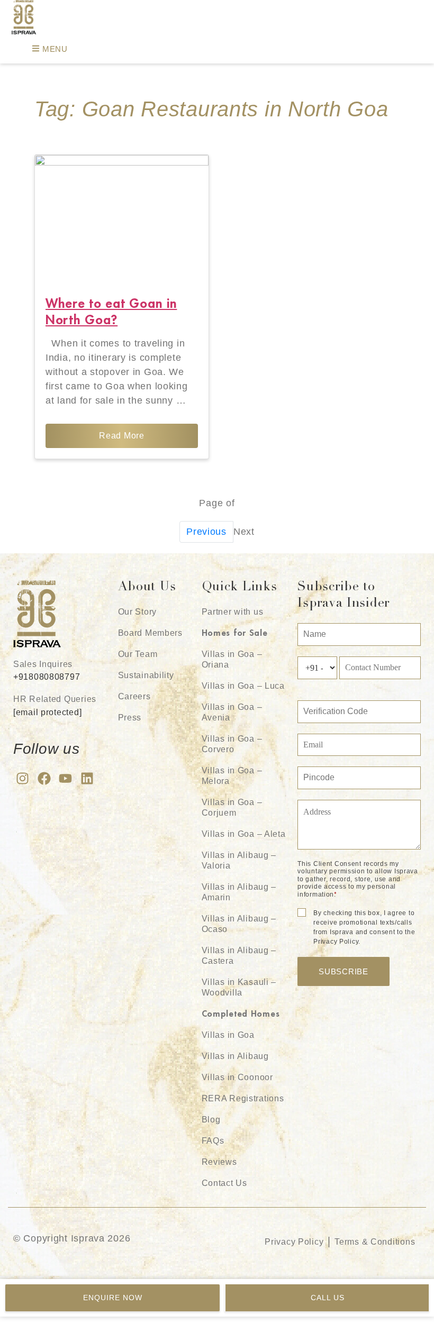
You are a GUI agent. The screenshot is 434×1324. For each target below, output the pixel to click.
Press (130, 717)
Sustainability (146, 675)
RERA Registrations (243, 1098)
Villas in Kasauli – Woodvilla (239, 987)
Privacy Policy (294, 1241)
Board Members (150, 632)
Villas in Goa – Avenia (232, 712)
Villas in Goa (228, 1034)
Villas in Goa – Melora (232, 776)
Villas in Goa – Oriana (232, 659)
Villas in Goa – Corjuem (232, 807)
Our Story (137, 611)
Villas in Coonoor (237, 1077)
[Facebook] (44, 778)
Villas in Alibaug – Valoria (239, 860)
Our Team (138, 654)
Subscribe (343, 971)
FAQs (213, 1140)
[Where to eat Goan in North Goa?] (122, 220)
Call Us (328, 1297)
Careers (134, 696)
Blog (211, 1119)
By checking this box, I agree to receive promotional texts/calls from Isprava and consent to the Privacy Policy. (364, 927)
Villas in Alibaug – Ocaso (239, 924)
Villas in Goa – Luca (243, 685)
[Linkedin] (87, 778)
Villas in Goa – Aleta (244, 833)
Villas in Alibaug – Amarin (239, 892)
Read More (121, 435)
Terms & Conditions (374, 1241)
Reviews (219, 1161)
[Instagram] (22, 778)
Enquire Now (112, 1297)
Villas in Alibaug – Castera (239, 955)
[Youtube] (65, 778)
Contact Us (224, 1183)
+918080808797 (46, 676)
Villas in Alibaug (235, 1056)
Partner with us (233, 611)
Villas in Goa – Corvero (232, 744)
